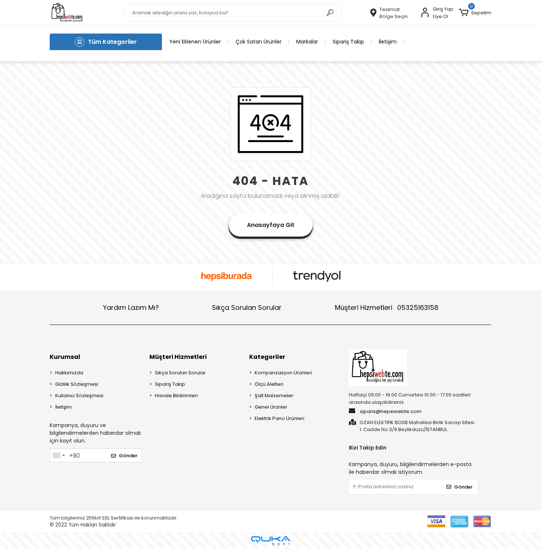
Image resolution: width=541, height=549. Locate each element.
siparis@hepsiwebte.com (390, 411)
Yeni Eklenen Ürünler (195, 41)
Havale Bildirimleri (176, 395)
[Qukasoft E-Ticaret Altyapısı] (270, 540)
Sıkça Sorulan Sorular (247, 307)
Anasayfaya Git (270, 225)
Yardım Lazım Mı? (131, 307)
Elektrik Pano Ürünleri (279, 418)
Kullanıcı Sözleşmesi (79, 395)
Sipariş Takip (348, 41)
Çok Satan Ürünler (259, 41)
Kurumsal (65, 357)
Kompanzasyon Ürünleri (283, 372)
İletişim (388, 41)
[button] (475, 13)
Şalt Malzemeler (274, 395)
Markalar (307, 41)
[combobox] (58, 455)
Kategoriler (267, 357)
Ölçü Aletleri (269, 384)
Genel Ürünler (271, 406)
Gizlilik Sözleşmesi (76, 384)
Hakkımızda (69, 372)
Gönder (128, 455)
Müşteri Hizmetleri (386, 307)
